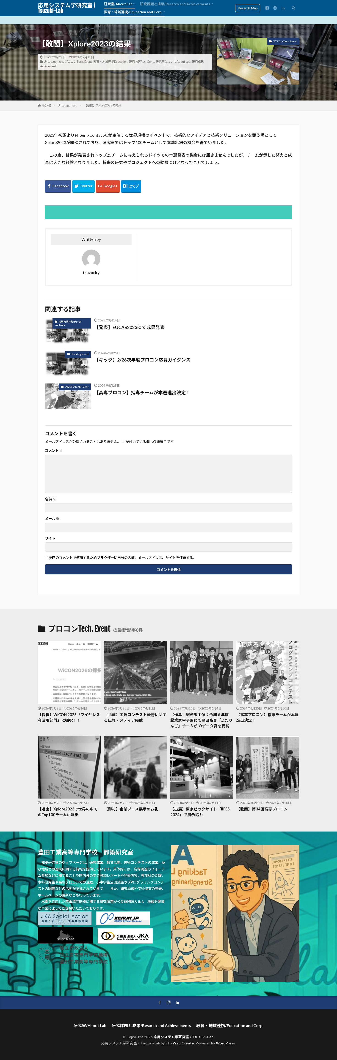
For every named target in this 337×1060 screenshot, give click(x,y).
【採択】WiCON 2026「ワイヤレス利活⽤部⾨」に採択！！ (69, 717)
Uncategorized (53, 61)
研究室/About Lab (118, 4)
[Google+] (108, 186)
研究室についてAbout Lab (173, 61)
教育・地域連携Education (110, 61)
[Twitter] (83, 186)
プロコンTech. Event (78, 61)
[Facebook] (58, 186)
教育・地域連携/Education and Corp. (133, 12)
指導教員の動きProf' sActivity (68, 323)
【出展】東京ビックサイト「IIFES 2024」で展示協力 (200, 812)
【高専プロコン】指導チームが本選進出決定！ (142, 392)
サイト (50, 538)
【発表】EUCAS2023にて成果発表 (129, 327)
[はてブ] (131, 186)
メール (52, 518)
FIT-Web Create (180, 1043)
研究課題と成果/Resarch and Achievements (175, 4)
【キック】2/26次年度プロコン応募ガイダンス (142, 359)
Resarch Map (248, 8)
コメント (54, 450)
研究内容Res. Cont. (141, 61)
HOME (46, 105)
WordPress (225, 1043)
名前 (50, 499)
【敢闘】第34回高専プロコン (262, 809)
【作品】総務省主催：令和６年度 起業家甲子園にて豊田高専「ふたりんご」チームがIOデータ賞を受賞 (201, 720)
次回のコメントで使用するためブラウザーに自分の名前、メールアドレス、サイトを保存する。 (122, 558)
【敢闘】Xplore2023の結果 (102, 105)
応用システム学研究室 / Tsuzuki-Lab (66, 8)
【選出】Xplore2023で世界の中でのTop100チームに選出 (68, 812)
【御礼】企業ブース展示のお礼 (131, 809)
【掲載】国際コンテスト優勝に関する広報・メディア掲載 (135, 717)
